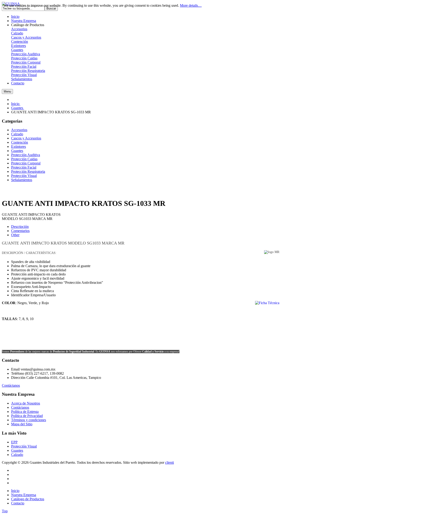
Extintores (18, 46)
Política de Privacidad (27, 416)
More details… (191, 5)
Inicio (15, 491)
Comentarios (20, 231)
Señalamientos (21, 79)
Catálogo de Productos (27, 499)
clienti (169, 462)
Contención (19, 41)
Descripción (20, 227)
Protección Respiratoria (28, 71)
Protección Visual (24, 75)
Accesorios (19, 29)
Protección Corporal (25, 62)
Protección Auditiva (25, 54)
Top (5, 511)
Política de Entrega (25, 412)
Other (15, 235)
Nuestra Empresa (23, 495)
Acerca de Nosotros (25, 403)
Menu (7, 91)
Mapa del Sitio (21, 424)
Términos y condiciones (28, 420)
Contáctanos (11, 385)
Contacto (17, 503)
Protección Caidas (24, 58)
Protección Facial (23, 66)
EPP (14, 442)
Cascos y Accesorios (26, 37)
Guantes (17, 50)
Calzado (17, 33)
